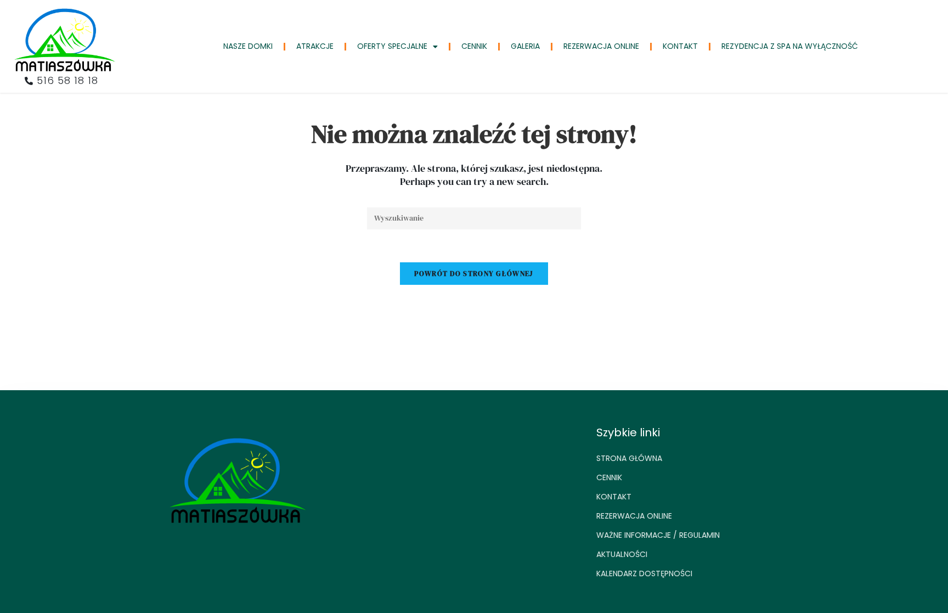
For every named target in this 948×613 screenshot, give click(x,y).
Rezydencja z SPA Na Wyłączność (789, 46)
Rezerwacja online (601, 46)
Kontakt (680, 46)
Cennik (474, 46)
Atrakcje (315, 46)
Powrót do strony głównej (473, 273)
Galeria (525, 46)
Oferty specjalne (392, 46)
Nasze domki (248, 46)
